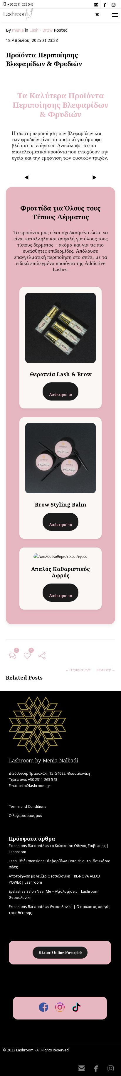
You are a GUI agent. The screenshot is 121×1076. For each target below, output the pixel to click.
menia (18, 30)
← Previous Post (77, 670)
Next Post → (105, 670)
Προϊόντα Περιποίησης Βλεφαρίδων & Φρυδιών (44, 59)
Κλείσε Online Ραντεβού (60, 952)
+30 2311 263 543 (20, 4)
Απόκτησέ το (60, 394)
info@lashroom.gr (34, 785)
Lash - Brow (41, 30)
